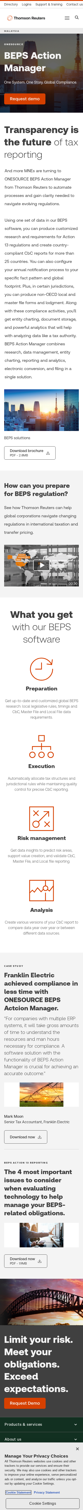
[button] (41, 1424)
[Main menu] (67, 18)
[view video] (41, 565)
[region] (41, 1476)
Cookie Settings (42, 1503)
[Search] (77, 18)
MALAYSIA (12, 31)
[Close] (77, 1449)
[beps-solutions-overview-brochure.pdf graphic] (41, 410)
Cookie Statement (18, 1492)
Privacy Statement (46, 1492)
